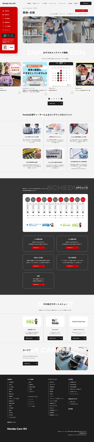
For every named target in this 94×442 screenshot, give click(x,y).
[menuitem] (11, 382)
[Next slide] (61, 99)
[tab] (51, 98)
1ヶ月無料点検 (38, 239)
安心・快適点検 (72, 257)
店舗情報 (4, 42)
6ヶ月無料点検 (72, 239)
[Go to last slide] (49, 99)
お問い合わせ (85, 3)
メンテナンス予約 (80, 10)
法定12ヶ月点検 (38, 257)
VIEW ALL (52, 103)
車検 (38, 276)
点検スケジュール (73, 13)
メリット (63, 13)
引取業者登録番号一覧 (83, 433)
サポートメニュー (84, 13)
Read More (36, 247)
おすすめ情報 (55, 13)
